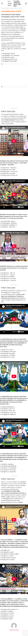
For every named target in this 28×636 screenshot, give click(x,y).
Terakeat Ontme (13, 8)
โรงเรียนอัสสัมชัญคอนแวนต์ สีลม (17, 3)
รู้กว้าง (20, 8)
